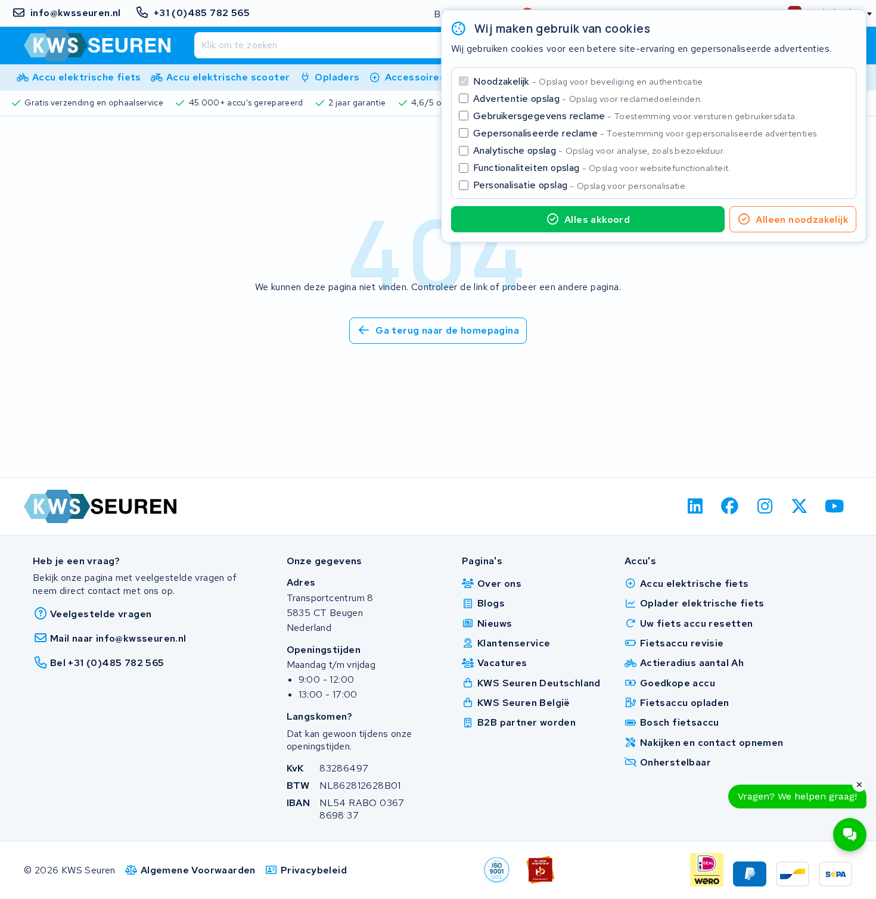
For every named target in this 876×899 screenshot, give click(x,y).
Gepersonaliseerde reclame (646, 133)
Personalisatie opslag (580, 185)
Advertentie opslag (587, 98)
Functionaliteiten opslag (602, 167)
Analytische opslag (599, 150)
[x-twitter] (800, 506)
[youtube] (834, 506)
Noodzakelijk (589, 81)
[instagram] (764, 506)
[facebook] (730, 506)
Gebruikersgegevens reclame (635, 116)
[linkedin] (695, 506)
